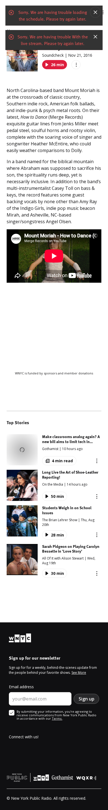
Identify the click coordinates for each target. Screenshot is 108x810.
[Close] (95, 12)
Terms (57, 718)
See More (78, 672)
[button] (54, 449)
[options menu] (76, 64)
